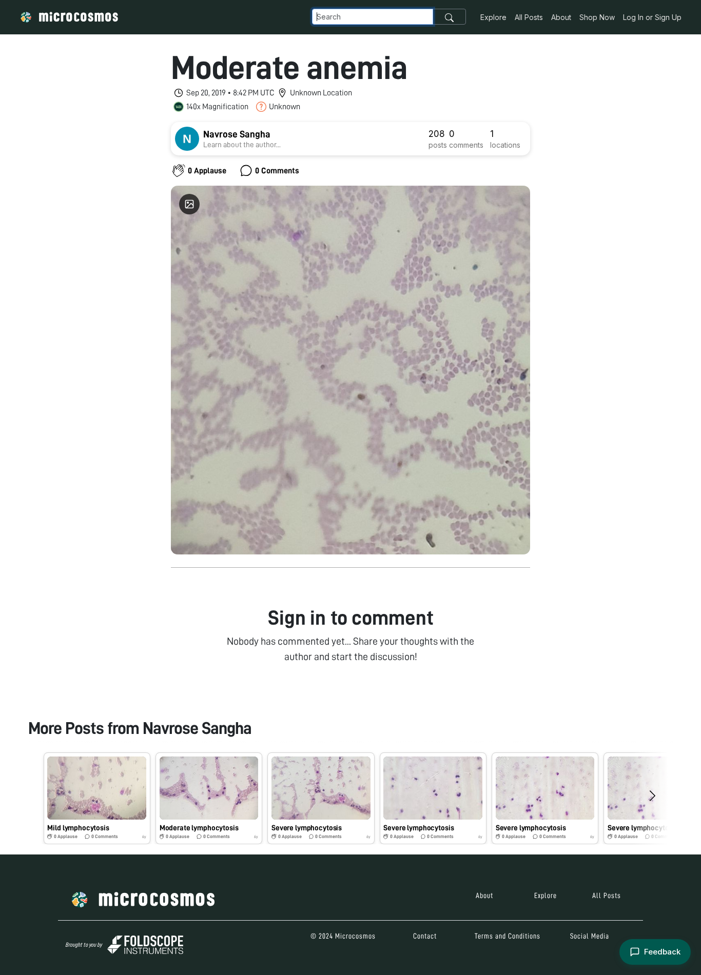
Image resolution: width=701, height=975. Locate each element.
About (561, 17)
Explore (493, 17)
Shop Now (597, 17)
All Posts (529, 17)
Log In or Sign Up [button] (652, 17)
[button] (97, 798)
